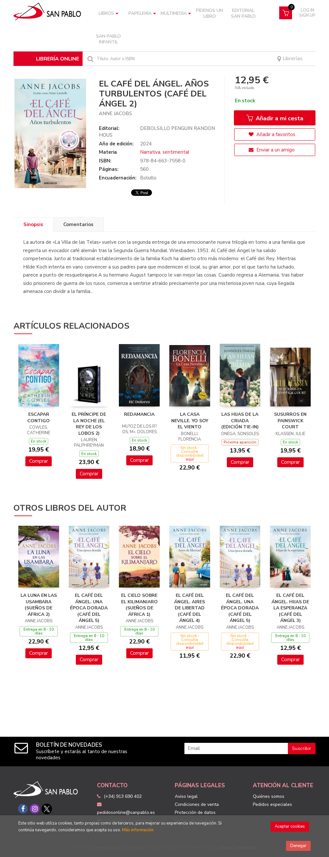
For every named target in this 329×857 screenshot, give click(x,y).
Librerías (292, 59)
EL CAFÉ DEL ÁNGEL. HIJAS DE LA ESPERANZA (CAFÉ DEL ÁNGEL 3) (290, 608)
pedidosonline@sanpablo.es (126, 812)
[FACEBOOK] (23, 809)
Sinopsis (33, 224)
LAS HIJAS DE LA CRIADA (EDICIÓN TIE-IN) (240, 420)
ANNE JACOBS (115, 113)
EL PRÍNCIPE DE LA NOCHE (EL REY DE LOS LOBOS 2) (89, 423)
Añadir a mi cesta (278, 118)
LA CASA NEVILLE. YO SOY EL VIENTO (189, 420)
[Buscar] (90, 58)
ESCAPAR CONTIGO (38, 417)
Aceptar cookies (290, 826)
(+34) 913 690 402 (123, 796)
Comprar (38, 461)
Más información (138, 830)
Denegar (298, 846)
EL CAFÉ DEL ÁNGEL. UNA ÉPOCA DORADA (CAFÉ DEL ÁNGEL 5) (89, 608)
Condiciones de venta (197, 804)
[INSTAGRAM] (35, 809)
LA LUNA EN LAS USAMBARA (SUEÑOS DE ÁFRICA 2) (39, 604)
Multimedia (174, 13)
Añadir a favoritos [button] (275, 134)
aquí (190, 459)
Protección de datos (195, 812)
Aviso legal (186, 796)
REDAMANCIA (139, 414)
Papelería (140, 13)
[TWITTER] (46, 809)
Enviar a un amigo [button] (275, 150)
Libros (106, 13)
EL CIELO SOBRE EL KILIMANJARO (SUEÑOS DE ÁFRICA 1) (139, 604)
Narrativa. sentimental (164, 152)
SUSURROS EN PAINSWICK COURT (290, 420)
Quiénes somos (268, 796)
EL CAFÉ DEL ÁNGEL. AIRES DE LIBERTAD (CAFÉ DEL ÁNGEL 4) (189, 608)
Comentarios (78, 224)
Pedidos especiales (272, 804)
